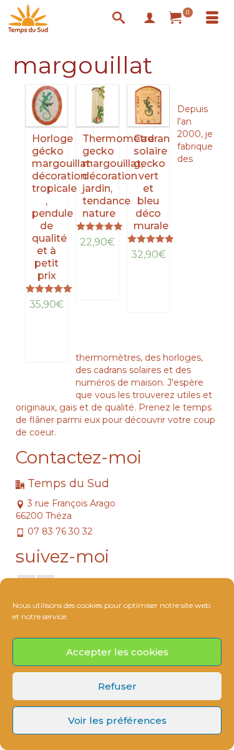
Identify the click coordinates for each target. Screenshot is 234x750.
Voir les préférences (117, 720)
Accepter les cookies (117, 652)
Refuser (117, 686)
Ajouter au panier (52, 340)
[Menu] (212, 18)
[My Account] (149, 18)
